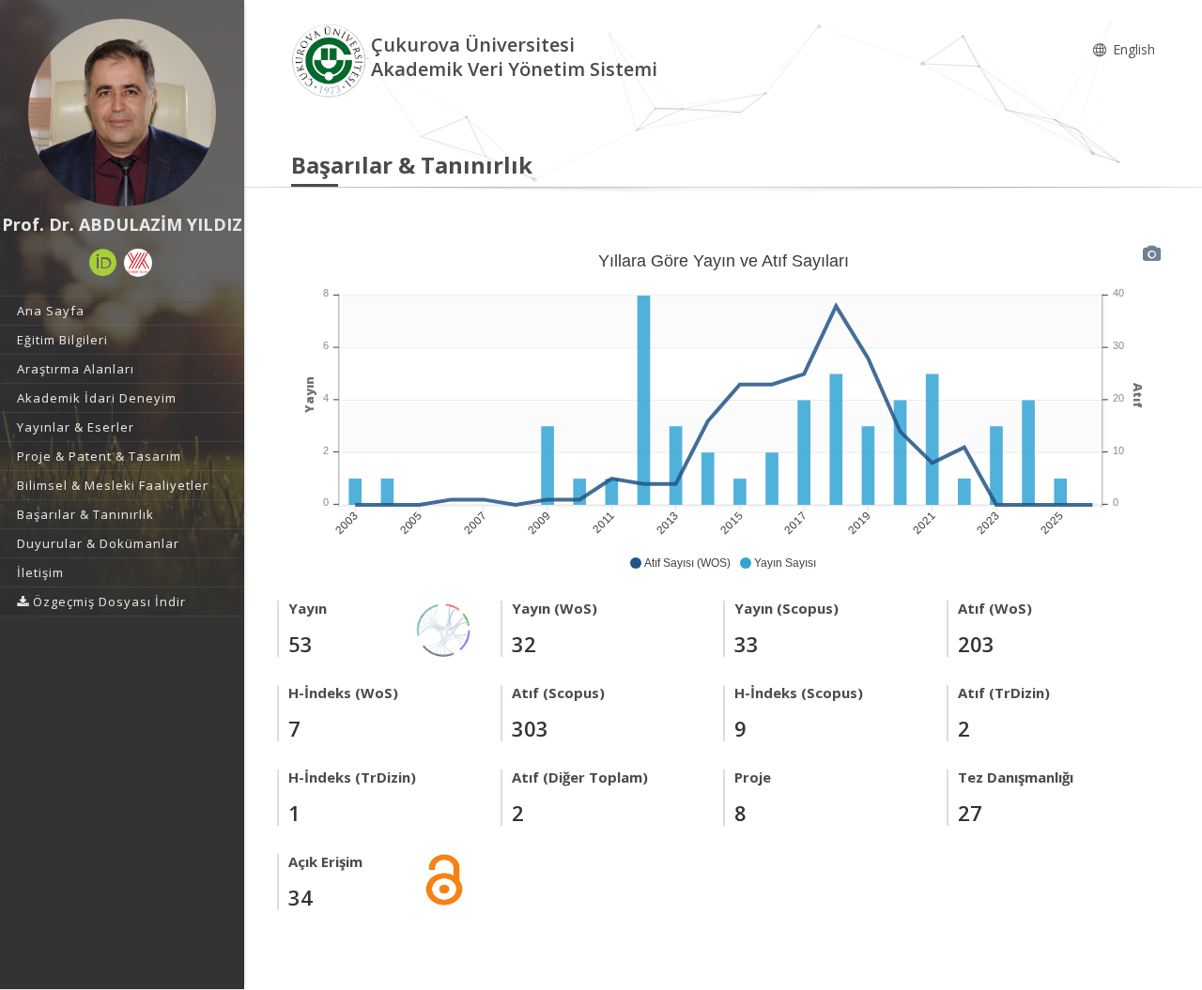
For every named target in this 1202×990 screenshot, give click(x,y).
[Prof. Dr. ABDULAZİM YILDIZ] (122, 112)
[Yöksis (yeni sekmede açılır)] (138, 263)
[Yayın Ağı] (444, 628)
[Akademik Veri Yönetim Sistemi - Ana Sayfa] (331, 60)
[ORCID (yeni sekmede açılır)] (103, 263)
